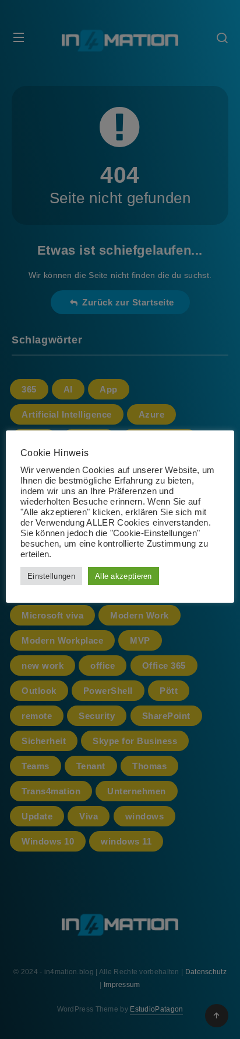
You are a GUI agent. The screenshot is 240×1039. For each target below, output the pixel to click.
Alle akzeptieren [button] (123, 576)
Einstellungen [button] (51, 576)
